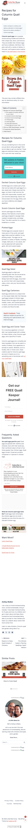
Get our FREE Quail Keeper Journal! (14, 127)
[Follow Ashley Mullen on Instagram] (9, 632)
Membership (17, 803)
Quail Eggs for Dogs (8, 552)
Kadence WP (13, 821)
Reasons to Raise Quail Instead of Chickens (7, 642)
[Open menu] (24, 3)
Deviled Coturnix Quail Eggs (13, 116)
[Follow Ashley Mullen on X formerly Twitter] (6, 632)
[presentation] (14, 670)
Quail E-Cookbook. (10, 313)
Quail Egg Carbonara (11, 123)
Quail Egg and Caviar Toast (13, 125)
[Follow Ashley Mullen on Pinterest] (12, 632)
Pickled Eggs (10, 119)
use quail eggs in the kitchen (16, 51)
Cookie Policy (19, 800)
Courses (9, 803)
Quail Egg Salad (10, 121)
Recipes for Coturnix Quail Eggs (13, 110)
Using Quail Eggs (7, 541)
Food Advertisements (15, 697)
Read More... (14, 737)
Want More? (7, 131)
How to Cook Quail (10, 681)
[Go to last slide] (4, 674)
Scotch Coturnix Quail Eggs (13, 118)
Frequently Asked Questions (12, 129)
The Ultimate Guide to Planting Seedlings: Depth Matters (20, 643)
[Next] (24, 674)
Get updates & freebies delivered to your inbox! (15, 113)
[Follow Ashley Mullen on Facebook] (3, 632)
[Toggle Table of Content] (23, 108)
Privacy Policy (9, 800)
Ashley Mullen (7, 602)
